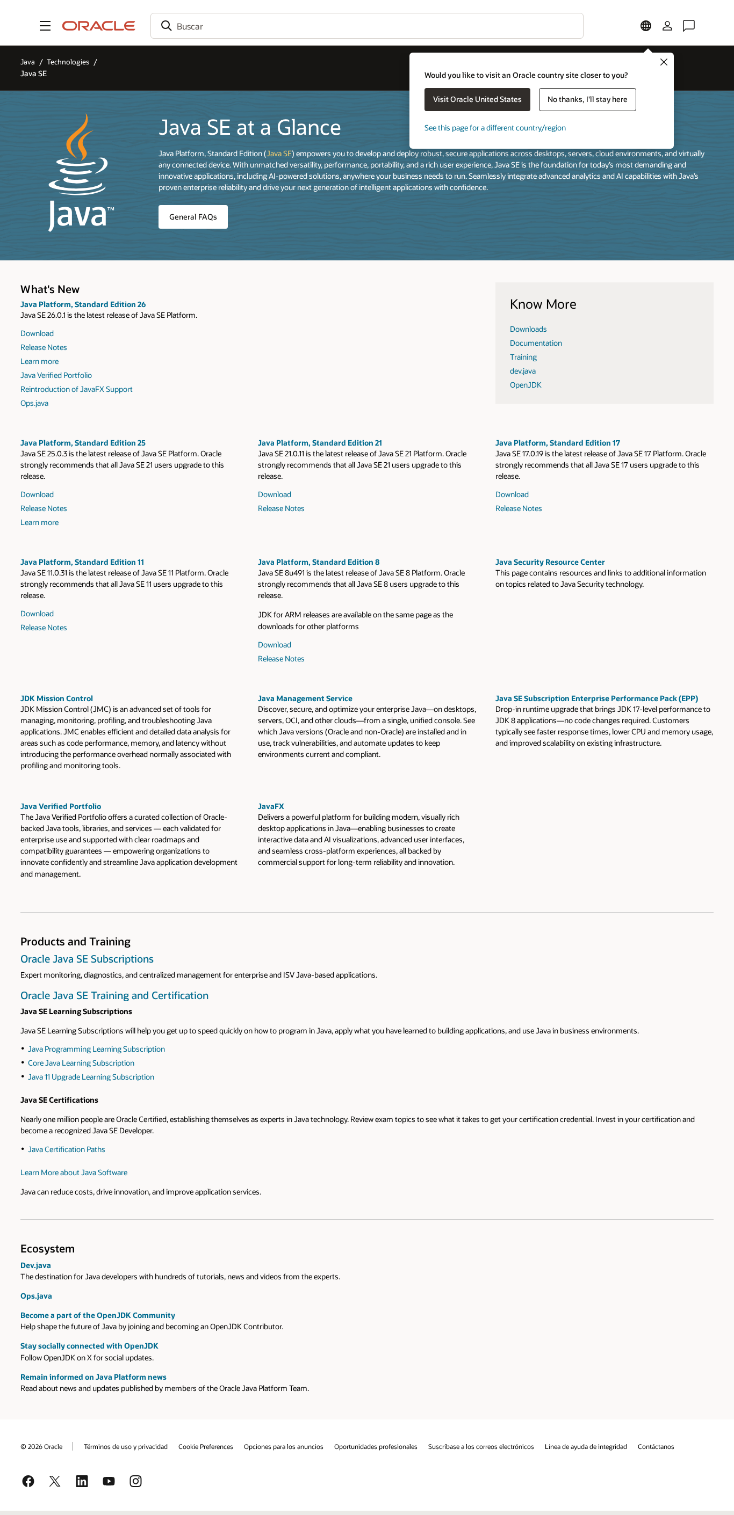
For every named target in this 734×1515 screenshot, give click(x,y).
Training (523, 356)
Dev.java (35, 1265)
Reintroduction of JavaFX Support (76, 389)
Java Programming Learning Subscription (96, 1048)
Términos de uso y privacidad (126, 1446)
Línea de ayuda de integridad (586, 1446)
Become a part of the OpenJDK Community (97, 1315)
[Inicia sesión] (667, 25)
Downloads (528, 328)
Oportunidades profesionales (376, 1446)
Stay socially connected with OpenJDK (89, 1345)
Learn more (39, 361)
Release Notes (43, 347)
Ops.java (34, 402)
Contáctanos (656, 1446)
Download (37, 333)
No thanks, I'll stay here (588, 99)
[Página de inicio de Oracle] (99, 26)
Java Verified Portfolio (56, 375)
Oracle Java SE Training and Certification (114, 995)
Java (27, 61)
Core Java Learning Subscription (81, 1062)
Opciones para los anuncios (283, 1446)
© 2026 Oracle (41, 1446)
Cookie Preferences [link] (205, 1446)
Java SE (279, 153)
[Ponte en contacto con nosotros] (688, 25)
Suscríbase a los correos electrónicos (481, 1446)
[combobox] (367, 26)
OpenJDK (526, 384)
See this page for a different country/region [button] (495, 127)
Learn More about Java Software (73, 1172)
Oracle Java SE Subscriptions (87, 958)
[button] (45, 25)
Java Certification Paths (66, 1149)
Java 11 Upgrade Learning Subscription (91, 1076)
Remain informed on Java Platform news (93, 1376)
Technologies (68, 61)
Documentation (536, 342)
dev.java (523, 370)
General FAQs (193, 217)
